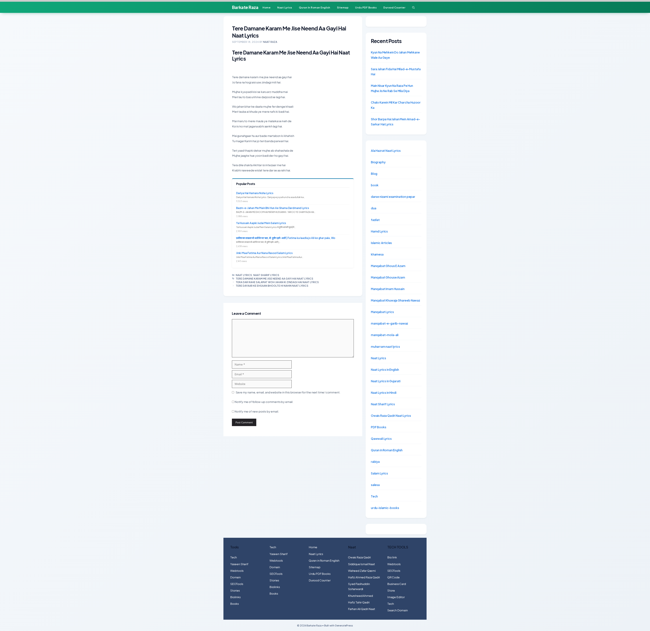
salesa (375, 485)
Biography (378, 162)
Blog (374, 173)
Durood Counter (394, 7)
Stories (235, 590)
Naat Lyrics (284, 7)
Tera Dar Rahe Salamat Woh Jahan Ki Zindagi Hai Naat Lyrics (277, 282)
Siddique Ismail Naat (361, 564)
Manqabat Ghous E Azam (388, 266)
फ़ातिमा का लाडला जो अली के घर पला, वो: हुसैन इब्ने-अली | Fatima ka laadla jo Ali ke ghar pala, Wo (285, 237)
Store (391, 590)
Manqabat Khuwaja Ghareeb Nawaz (395, 300)
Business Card (396, 584)
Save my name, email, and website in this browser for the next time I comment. (288, 392)
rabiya (375, 461)
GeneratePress (344, 625)
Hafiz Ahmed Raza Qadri (364, 577)
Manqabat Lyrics (382, 312)
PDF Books (378, 427)
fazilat (375, 220)
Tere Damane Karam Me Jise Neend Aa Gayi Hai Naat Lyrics (274, 278)
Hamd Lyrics (379, 231)
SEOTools (236, 584)
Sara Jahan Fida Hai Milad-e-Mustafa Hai (396, 71)
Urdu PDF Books (366, 7)
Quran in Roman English (314, 7)
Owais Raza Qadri (359, 557)
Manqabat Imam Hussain (387, 289)
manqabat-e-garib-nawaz (389, 323)
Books (234, 603)
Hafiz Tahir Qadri (359, 602)
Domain (235, 577)
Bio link (392, 557)
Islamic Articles (381, 243)
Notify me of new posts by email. (257, 411)
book (374, 185)
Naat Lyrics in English (385, 369)
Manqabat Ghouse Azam (388, 277)
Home (266, 7)
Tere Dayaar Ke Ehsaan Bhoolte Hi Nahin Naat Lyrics (272, 285)
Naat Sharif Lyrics (266, 274)
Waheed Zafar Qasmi (362, 570)
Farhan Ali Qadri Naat (361, 609)
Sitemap (343, 7)
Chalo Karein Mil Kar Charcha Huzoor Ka (396, 105)
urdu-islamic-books (385, 508)
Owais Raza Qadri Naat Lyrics (391, 415)
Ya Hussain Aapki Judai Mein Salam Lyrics (261, 223)
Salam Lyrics (379, 473)
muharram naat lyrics (385, 346)
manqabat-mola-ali (384, 335)
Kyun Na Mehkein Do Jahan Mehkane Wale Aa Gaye (395, 54)
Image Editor (396, 597)
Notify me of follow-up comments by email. (264, 402)
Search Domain (397, 610)
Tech (374, 496)
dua (373, 208)
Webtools (237, 570)
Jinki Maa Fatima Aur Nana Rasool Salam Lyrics (264, 252)
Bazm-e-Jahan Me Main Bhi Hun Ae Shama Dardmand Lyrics (272, 207)
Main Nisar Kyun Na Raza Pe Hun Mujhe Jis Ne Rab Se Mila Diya (392, 88)
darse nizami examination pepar (393, 196)
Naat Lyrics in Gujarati (385, 381)
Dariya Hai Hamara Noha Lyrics (254, 193)
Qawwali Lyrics (381, 438)
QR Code (393, 577)
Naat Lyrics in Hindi (383, 392)
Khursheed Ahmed (360, 595)
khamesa (377, 254)
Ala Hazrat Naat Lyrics (386, 150)
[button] (413, 7)
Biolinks (235, 597)
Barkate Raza (245, 7)
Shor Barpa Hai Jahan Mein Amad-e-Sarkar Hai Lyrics (395, 121)
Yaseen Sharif (239, 564)
